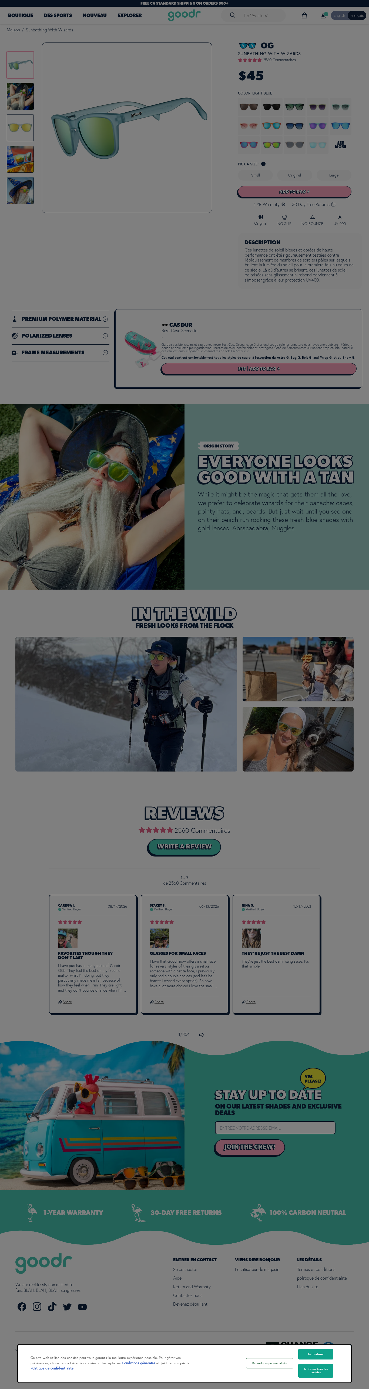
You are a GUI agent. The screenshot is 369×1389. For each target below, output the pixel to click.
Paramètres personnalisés (269, 1363)
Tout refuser (316, 1354)
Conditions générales (138, 1363)
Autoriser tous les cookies (316, 1370)
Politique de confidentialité (52, 1368)
